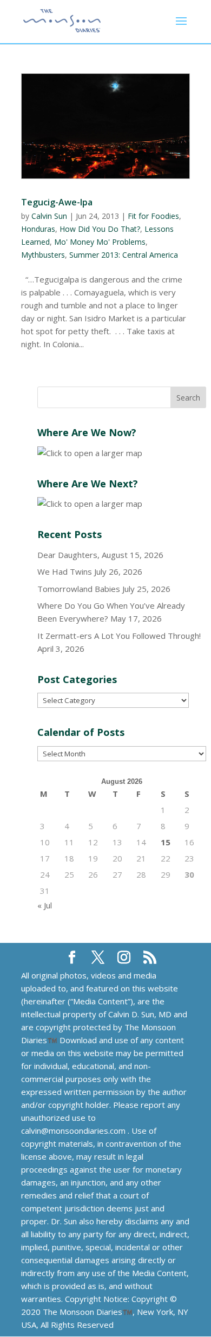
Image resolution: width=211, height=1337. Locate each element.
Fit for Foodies (153, 216)
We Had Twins (64, 571)
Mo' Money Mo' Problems (100, 242)
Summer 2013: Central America (123, 255)
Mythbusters (43, 255)
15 (165, 842)
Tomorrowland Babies (78, 588)
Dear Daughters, (68, 554)
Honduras (38, 229)
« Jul (44, 905)
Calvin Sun (49, 216)
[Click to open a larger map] (89, 452)
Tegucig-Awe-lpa (57, 202)
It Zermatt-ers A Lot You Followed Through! (119, 635)
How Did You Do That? (100, 229)
